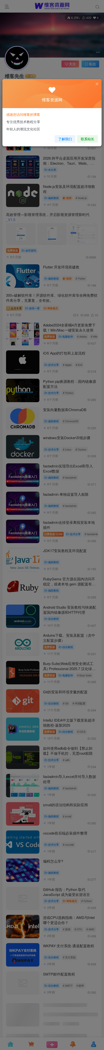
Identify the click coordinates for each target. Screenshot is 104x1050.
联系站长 (87, 138)
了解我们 (65, 138)
